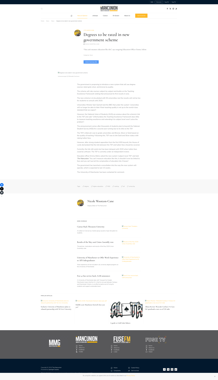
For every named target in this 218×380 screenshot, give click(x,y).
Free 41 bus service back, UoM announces (93, 276)
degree (86, 186)
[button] (42, 9)
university (132, 186)
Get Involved (141, 16)
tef (124, 186)
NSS (108, 186)
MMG (152, 2)
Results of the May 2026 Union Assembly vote (95, 242)
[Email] (2, 192)
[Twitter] (2, 189)
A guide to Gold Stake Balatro (120, 323)
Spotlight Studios (53, 369)
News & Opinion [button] (82, 16)
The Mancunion (56, 367)
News (91, 55)
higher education (98, 186)
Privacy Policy (131, 376)
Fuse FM (167, 2)
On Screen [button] (116, 16)
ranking (116, 186)
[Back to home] (109, 8)
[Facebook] (2, 185)
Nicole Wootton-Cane (92, 44)
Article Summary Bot (91, 62)
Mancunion (159, 2)
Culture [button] (105, 16)
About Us (127, 16)
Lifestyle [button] (95, 16)
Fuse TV (174, 2)
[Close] (214, 376)
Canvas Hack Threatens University (90, 226)
